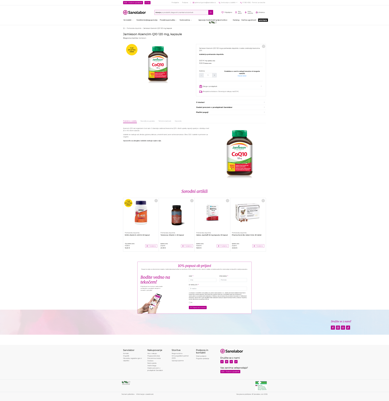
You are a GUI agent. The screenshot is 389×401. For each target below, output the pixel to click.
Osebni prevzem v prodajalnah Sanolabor (214, 107)
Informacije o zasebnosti (144, 394)
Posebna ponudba (167, 20)
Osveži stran (242, 76)
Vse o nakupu (152, 353)
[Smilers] (263, 20)
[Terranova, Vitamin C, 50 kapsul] (176, 213)
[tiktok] (348, 327)
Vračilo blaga (151, 366)
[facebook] (333, 327)
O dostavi (200, 102)
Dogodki (126, 356)
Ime (190, 276)
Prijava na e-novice (199, 307)
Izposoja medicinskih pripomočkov (212, 20)
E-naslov (193, 285)
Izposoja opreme (178, 361)
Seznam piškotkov (128, 394)
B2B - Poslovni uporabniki (133, 3)
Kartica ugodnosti (248, 20)
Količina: (202, 71)
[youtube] (343, 327)
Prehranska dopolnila (134, 28)
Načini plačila (151, 363)
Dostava (150, 361)
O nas (147, 3)
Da (191, 302)
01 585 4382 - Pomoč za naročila (253, 2)
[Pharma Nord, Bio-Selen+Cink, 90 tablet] (248, 213)
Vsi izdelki (127, 20)
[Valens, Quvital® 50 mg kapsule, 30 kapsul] (212, 213)
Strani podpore (201, 356)
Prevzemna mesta (154, 358)
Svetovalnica (185, 20)
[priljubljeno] (263, 46)
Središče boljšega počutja (146, 20)
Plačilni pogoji (202, 112)
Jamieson (142, 38)
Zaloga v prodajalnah (210, 86)
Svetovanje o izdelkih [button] (228, 2)
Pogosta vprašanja (202, 358)
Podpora (185, 2)
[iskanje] (211, 12)
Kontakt (126, 353)
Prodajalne (175, 2)
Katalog (236, 20)
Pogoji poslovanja (153, 356)
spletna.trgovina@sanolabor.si (205, 2)
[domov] (124, 28)
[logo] (134, 12)
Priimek (223, 276)
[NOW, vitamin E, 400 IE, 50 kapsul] (141, 213)
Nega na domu (177, 353)
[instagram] (338, 327)
